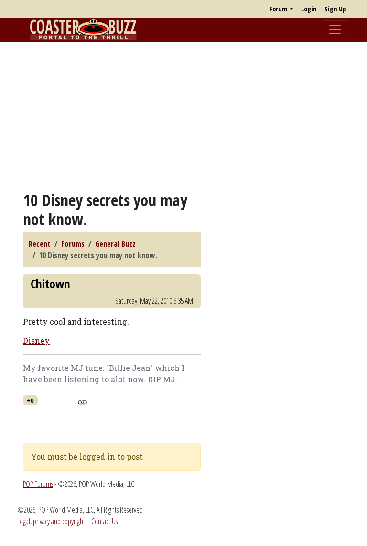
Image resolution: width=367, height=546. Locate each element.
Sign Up (335, 8)
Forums (73, 244)
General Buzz (115, 244)
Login (309, 8)
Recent (40, 244)
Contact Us (104, 521)
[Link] (82, 401)
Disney (36, 341)
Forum (279, 8)
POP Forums (38, 484)
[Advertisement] (183, 116)
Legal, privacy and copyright (51, 521)
